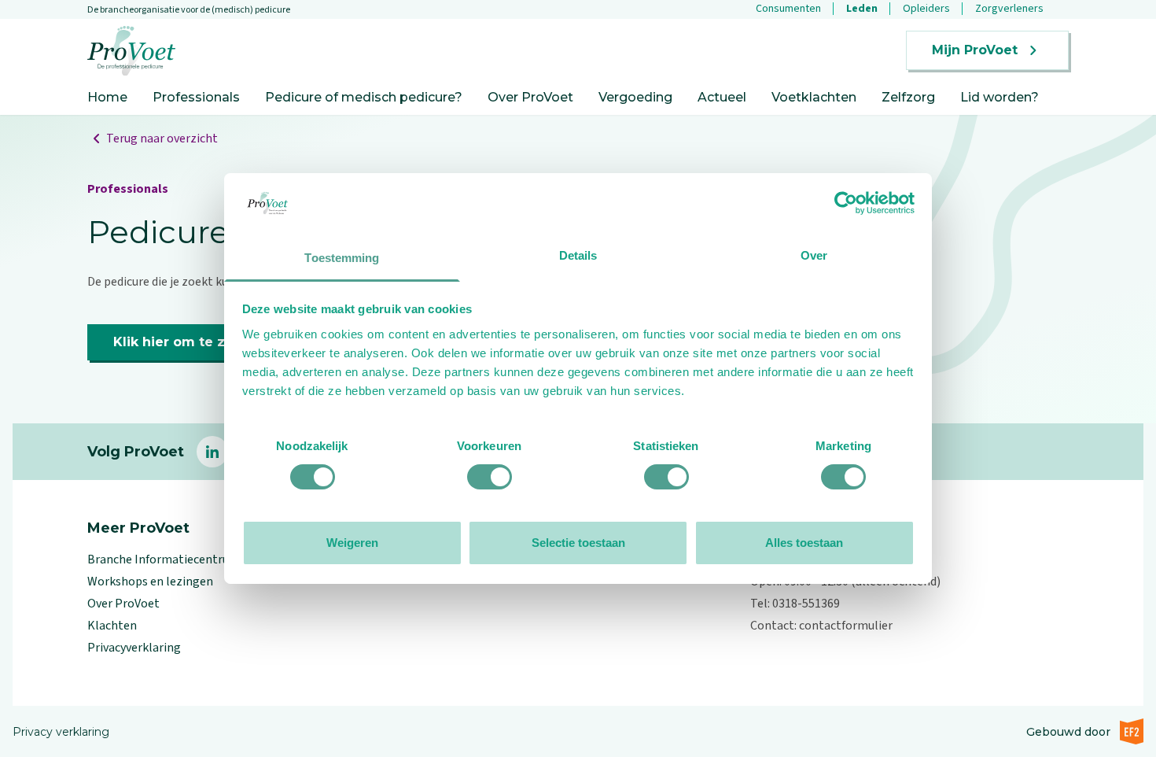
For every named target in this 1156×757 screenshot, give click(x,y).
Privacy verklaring (61, 732)
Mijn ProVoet (975, 49)
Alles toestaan (804, 542)
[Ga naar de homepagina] (131, 51)
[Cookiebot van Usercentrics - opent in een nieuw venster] (846, 203)
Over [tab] (814, 255)
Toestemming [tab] (341, 257)
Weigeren (352, 542)
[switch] (489, 476)
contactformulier (846, 625)
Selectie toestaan (578, 542)
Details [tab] (578, 255)
